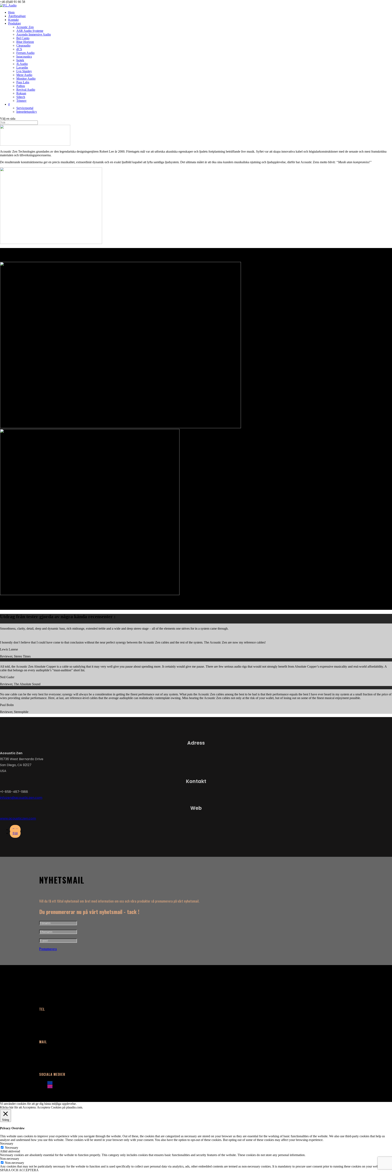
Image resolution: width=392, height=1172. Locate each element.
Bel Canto (22, 38)
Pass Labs (22, 82)
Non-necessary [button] (9, 1158)
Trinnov (21, 100)
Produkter (14, 23)
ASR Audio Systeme (29, 30)
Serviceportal (24, 108)
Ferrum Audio (25, 53)
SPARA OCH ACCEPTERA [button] (19, 1170)
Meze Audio (24, 75)
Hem (11, 12)
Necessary (11, 1147)
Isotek (20, 60)
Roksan (21, 93)
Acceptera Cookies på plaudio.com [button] (59, 1107)
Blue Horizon (25, 42)
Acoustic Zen (25, 27)
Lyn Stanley (24, 71)
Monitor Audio (26, 78)
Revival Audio (25, 89)
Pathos (20, 86)
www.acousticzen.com (18, 818)
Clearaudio (23, 45)
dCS (19, 49)
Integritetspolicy (26, 111)
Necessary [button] (6, 1143)
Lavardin (22, 67)
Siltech (20, 97)
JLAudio (22, 64)
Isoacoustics (24, 56)
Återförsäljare (17, 16)
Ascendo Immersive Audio (33, 34)
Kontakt (13, 19)
